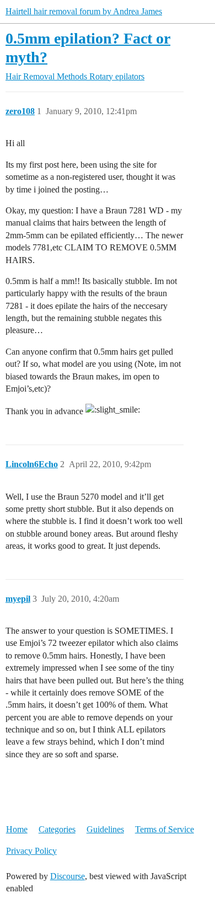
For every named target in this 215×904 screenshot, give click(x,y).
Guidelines (105, 829)
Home (17, 829)
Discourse (67, 876)
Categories (57, 829)
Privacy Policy (31, 850)
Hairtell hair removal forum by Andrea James (84, 11)
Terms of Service (164, 829)
